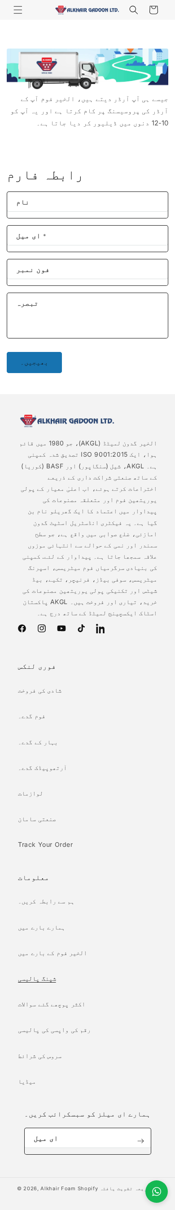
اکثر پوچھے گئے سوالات (51, 1004)
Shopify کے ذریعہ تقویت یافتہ (118, 1188)
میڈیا (27, 1081)
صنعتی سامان (37, 819)
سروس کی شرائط (39, 1055)
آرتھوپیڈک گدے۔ (42, 767)
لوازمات (30, 793)
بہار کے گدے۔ (38, 742)
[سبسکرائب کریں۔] (141, 1141)
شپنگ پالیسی (37, 978)
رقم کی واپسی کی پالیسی (54, 1029)
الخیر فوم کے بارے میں (52, 952)
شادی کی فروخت (39, 690)
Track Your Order (45, 844)
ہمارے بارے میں (41, 927)
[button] (18, 10)
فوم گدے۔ (31, 716)
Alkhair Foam (57, 1188)
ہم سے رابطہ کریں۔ (46, 901)
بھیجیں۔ (34, 362)
